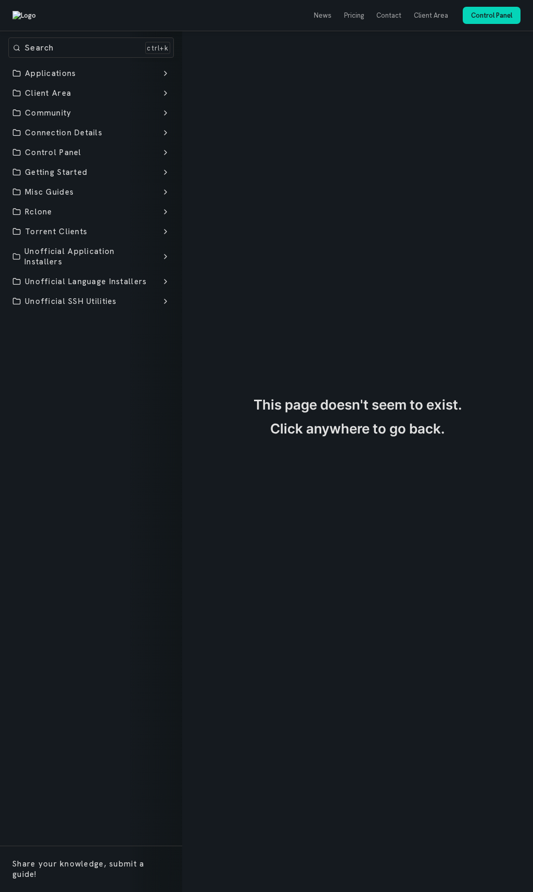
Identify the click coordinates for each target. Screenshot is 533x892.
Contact (388, 15)
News (323, 15)
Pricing (354, 15)
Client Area (431, 15)
